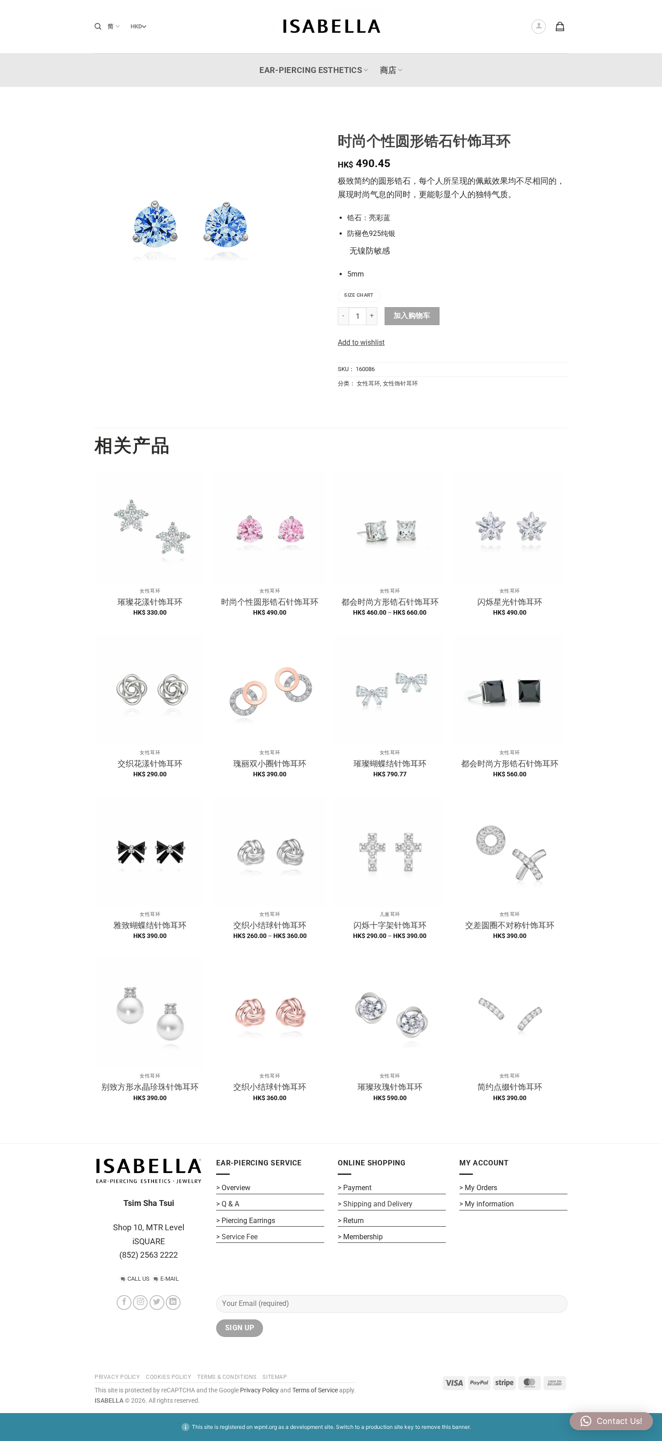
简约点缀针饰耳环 (509, 1087)
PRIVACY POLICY (117, 1377)
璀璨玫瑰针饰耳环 (390, 1087)
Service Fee (240, 1237)
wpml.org (265, 1426)
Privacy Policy (259, 1390)
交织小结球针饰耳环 (269, 925)
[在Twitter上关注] (157, 1302)
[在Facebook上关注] (124, 1302)
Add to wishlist (361, 342)
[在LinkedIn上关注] (173, 1302)
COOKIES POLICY (168, 1377)
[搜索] (98, 26)
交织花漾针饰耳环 (150, 763)
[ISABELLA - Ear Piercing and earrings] (331, 26)
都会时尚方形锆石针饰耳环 (390, 602)
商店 (388, 70)
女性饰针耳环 (400, 383)
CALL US (138, 1278)
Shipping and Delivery (378, 1204)
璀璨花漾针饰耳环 (150, 602)
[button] (538, 26)
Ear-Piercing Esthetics (310, 70)
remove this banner (445, 1426)
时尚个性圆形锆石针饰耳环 (269, 602)
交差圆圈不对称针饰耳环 (509, 925)
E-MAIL (169, 1278)
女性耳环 (368, 383)
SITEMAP (275, 1377)
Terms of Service (315, 1390)
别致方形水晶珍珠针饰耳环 (150, 1087)
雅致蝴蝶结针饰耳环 (149, 925)
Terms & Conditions (227, 1377)
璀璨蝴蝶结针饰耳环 (390, 763)
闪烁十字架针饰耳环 (390, 925)
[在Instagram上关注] (140, 1302)
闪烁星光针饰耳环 (509, 602)
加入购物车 (412, 316)
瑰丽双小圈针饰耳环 (269, 763)
